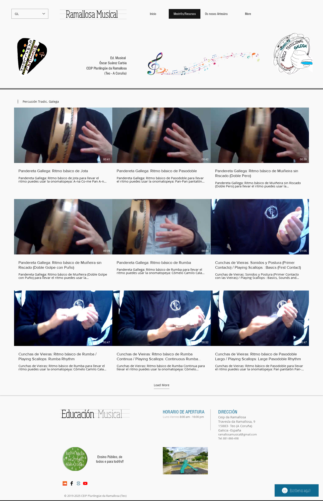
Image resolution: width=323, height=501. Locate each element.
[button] (38, 101)
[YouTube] (85, 483)
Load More (161, 385)
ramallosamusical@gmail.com (237, 434)
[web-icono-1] (78, 483)
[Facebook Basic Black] (71, 483)
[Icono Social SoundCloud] (65, 483)
